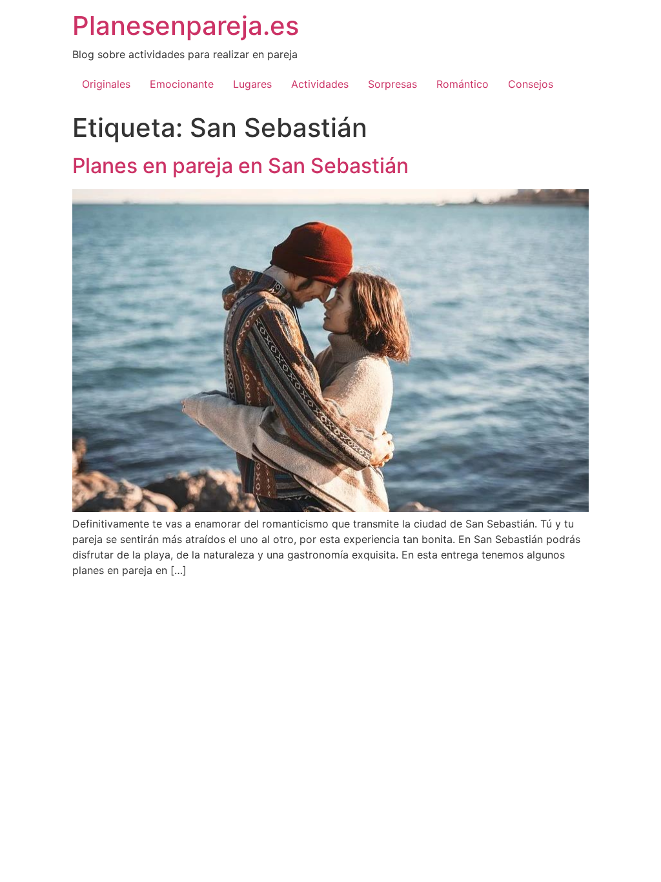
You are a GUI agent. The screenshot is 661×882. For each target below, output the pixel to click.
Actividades (320, 83)
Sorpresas (392, 83)
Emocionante (182, 83)
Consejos (530, 83)
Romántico (462, 83)
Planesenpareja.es (185, 25)
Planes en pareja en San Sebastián (240, 165)
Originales (106, 83)
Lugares (252, 83)
